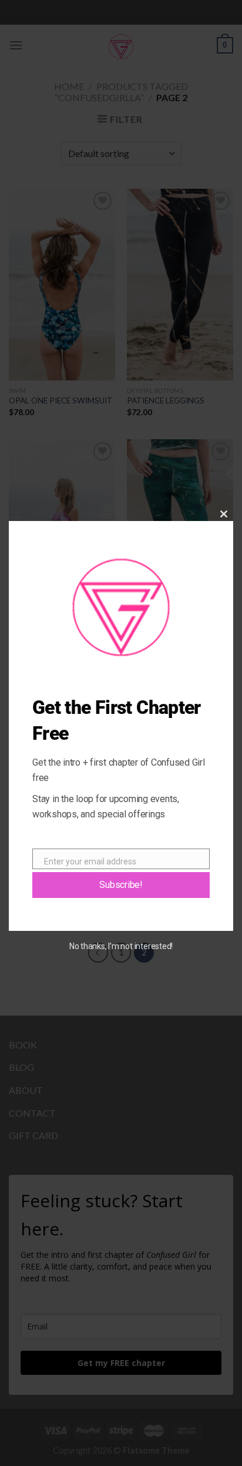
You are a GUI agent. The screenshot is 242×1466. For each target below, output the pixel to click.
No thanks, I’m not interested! (121, 946)
